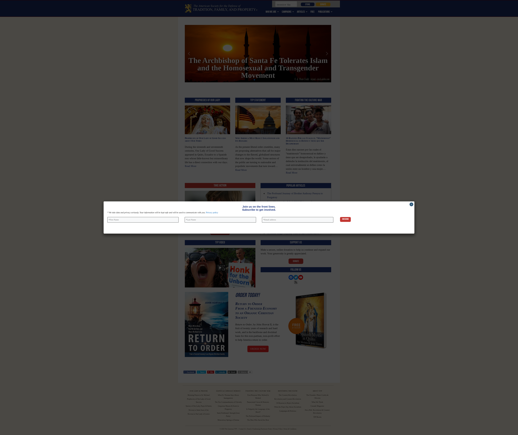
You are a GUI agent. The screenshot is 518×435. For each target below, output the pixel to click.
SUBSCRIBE (345, 219)
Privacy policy (212, 212)
